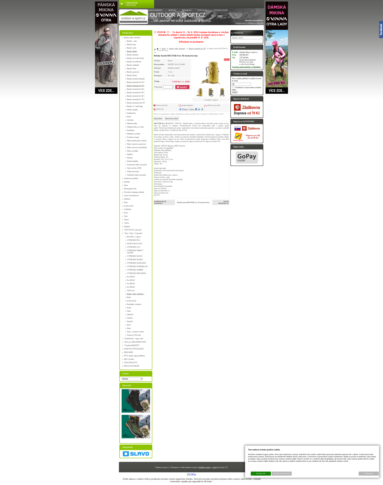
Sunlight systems (204, 467)
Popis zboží (158, 118)
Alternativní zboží (171, 118)
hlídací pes (160, 109)
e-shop (214, 467)
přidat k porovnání (213, 105)
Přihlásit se (252, 23)
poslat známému (187, 105)
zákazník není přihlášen (254, 20)
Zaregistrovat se (241, 23)
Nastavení (369, 473)
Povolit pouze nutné (281, 473)
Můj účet (260, 23)
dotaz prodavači (161, 105)
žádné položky (131, 5)
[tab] (158, 118)
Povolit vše (260, 473)
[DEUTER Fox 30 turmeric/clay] (211, 72)
